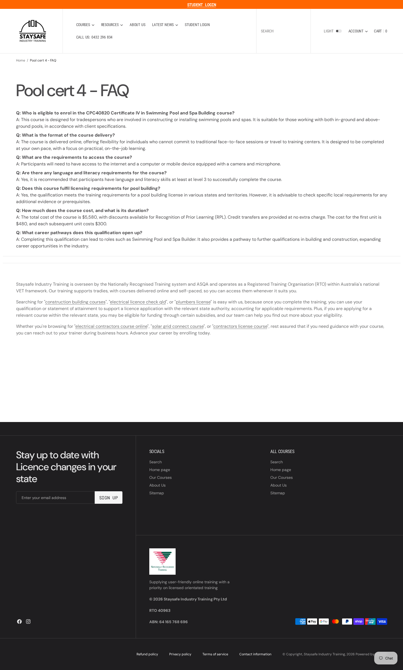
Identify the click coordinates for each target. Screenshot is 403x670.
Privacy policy (180, 654)
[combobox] (283, 31)
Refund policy (147, 654)
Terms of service (215, 654)
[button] (358, 31)
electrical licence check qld (138, 302)
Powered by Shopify (371, 654)
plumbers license (193, 302)
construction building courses (75, 302)
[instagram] (28, 621)
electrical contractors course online (111, 326)
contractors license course (240, 326)
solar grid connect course (178, 326)
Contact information (255, 654)
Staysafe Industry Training (324, 654)
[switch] (339, 31)
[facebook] (19, 621)
